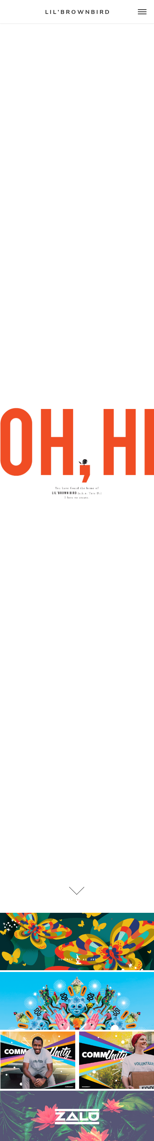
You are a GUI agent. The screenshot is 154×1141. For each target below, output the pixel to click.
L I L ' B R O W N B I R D (77, 12)
